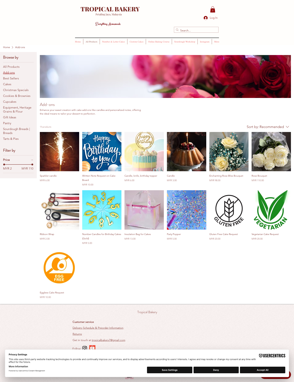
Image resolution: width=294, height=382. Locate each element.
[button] (212, 9)
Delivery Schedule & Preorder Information (98, 328)
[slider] (4, 164)
